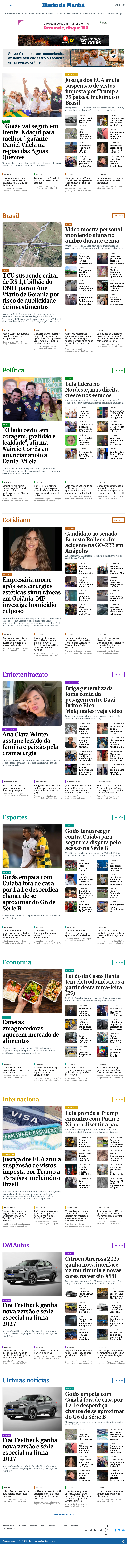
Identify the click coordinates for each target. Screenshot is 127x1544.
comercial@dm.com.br (93, 1530)
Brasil (32, 14)
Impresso (120, 5)
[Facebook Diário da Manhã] (115, 1530)
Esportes (50, 14)
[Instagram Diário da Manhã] (119, 1530)
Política (24, 14)
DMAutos (100, 14)
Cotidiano (60, 14)
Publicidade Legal (114, 14)
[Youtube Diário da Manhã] (123, 1530)
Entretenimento (73, 14)
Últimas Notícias (12, 14)
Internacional (88, 14)
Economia (40, 14)
